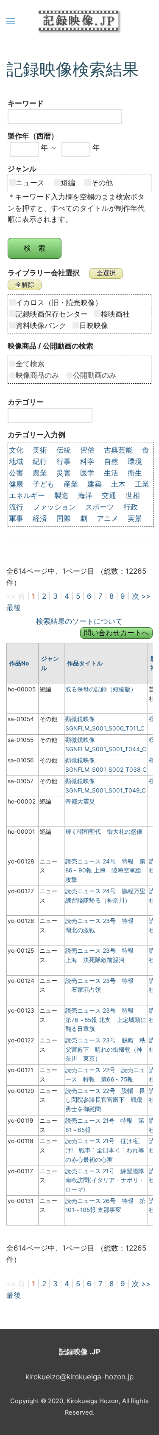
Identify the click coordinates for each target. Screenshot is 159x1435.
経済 (40, 518)
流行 (16, 507)
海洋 (85, 495)
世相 (133, 495)
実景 (135, 518)
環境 (135, 461)
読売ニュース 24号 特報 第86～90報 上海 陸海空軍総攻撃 (105, 870)
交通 (109, 495)
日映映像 (93, 325)
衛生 (135, 473)
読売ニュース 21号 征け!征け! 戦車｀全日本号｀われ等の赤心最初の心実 (104, 1150)
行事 (63, 461)
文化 (16, 450)
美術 (40, 450)
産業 (71, 484)
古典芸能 (118, 450)
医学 (87, 473)
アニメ (107, 518)
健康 (16, 484)
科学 (87, 461)
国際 (63, 518)
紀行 (40, 461)
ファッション (54, 507)
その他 (102, 182)
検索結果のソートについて (79, 621)
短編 (71, 182)
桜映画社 (115, 314)
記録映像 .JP (79, 1351)
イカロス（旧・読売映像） (59, 302)
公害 (16, 473)
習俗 (87, 450)
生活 (111, 473)
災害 (63, 473)
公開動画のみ (94, 375)
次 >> (141, 596)
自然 (111, 461)
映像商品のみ (41, 375)
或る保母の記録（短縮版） (101, 689)
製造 (61, 495)
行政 (130, 507)
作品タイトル (85, 663)
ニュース (34, 182)
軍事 (16, 518)
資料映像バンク (41, 325)
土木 (118, 484)
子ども (43, 484)
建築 (94, 484)
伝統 (63, 450)
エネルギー (27, 495)
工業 (142, 484)
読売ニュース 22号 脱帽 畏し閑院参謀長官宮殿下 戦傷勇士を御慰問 (105, 1099)
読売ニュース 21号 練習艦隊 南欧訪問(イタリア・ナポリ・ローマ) (107, 1180)
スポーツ (99, 507)
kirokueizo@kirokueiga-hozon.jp (79, 1376)
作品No (19, 663)
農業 (40, 473)
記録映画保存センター (52, 314)
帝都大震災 (80, 801)
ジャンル (50, 663)
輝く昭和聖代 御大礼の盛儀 (103, 831)
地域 (16, 461)
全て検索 (30, 363)
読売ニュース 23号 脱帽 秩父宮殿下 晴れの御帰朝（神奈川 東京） (105, 1049)
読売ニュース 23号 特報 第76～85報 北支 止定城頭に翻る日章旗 (105, 1019)
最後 (13, 607)
